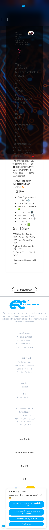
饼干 (24, 479)
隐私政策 (24, 466)
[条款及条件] (24, 434)
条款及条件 (24, 439)
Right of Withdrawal (24, 452)
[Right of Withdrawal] (24, 447)
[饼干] (24, 474)
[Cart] (4, 19)
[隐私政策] (24, 461)
